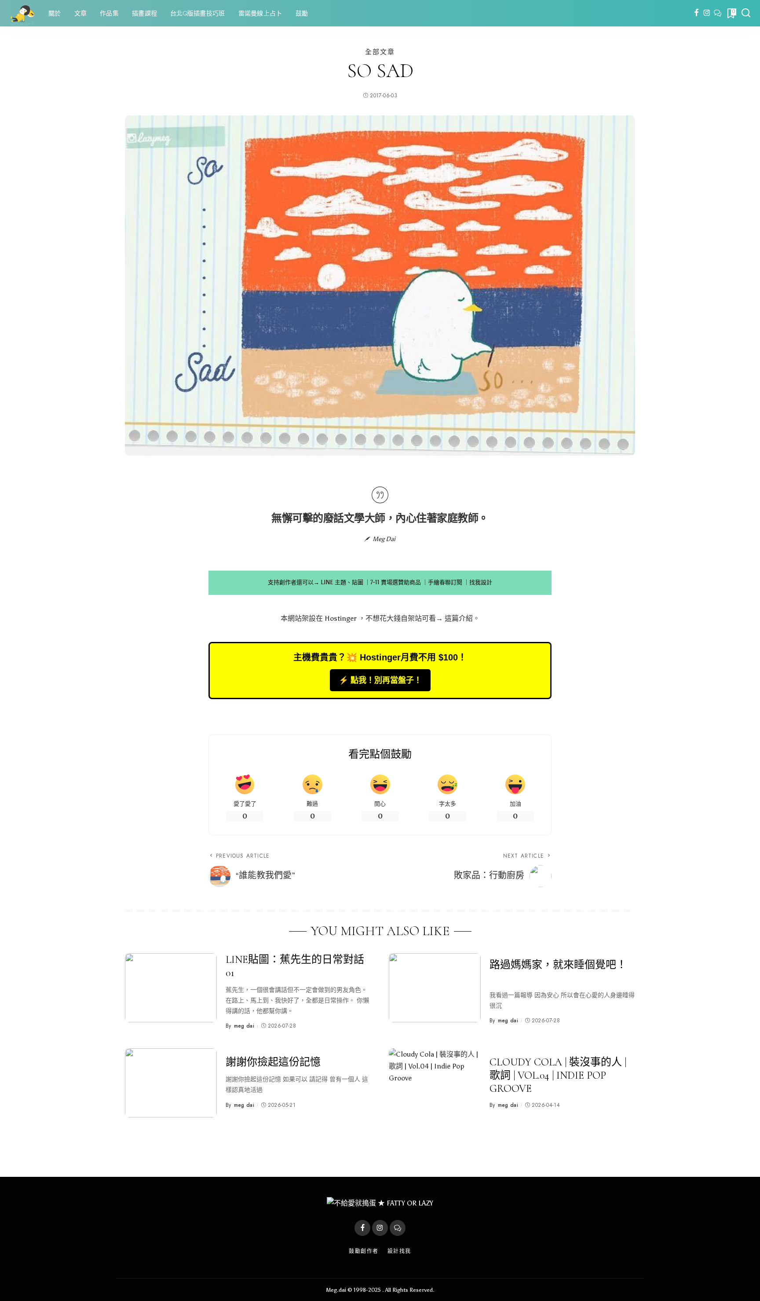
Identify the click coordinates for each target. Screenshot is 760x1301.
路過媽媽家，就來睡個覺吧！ (558, 964)
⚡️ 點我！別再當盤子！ (380, 680)
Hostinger (341, 618)
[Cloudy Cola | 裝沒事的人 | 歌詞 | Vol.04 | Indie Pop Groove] (435, 1082)
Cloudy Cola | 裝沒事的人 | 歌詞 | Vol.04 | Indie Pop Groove (558, 1075)
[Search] (746, 13)
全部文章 (380, 51)
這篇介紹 (459, 618)
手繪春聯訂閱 (445, 582)
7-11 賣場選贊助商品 (395, 582)
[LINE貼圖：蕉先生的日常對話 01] (171, 987)
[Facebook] (696, 13)
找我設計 (480, 582)
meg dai (244, 1026)
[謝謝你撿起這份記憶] (171, 1082)
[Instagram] (707, 13)
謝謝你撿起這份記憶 (273, 1062)
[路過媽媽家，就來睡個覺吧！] (435, 987)
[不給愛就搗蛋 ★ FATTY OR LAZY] (22, 13)
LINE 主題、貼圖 (342, 582)
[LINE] (717, 13)
